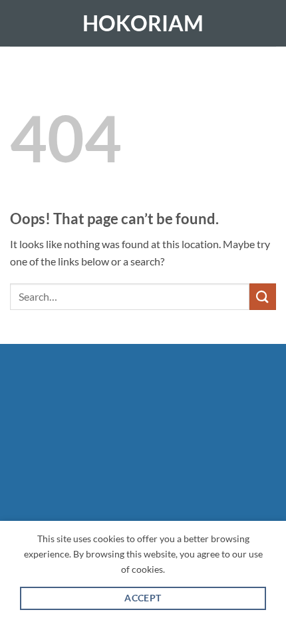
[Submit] (262, 296)
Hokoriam (143, 23)
